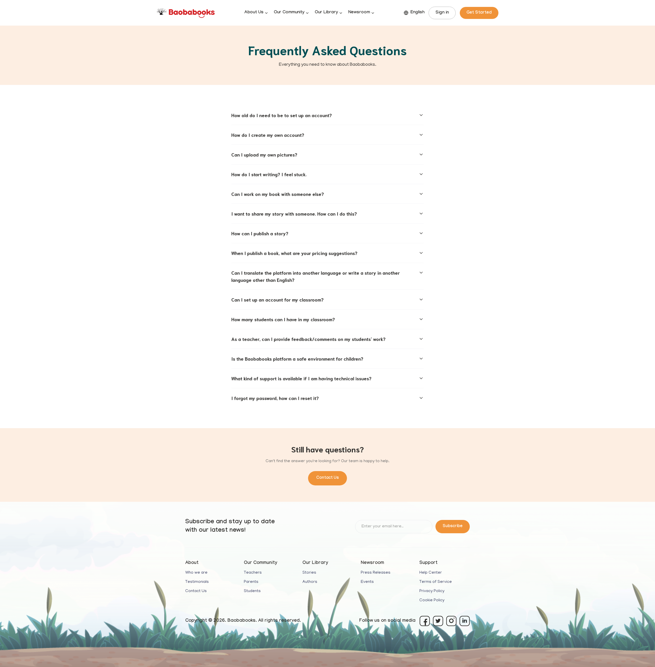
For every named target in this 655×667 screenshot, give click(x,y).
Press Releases (375, 573)
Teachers (253, 573)
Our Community (289, 12)
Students (252, 591)
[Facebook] (425, 621)
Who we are (196, 573)
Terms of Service (435, 582)
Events (367, 582)
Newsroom (359, 12)
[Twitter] (438, 621)
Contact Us (327, 478)
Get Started (479, 12)
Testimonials (197, 582)
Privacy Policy (431, 591)
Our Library (326, 12)
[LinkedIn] (465, 621)
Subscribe (453, 526)
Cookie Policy (431, 600)
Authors (309, 582)
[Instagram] (451, 621)
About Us (254, 12)
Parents (251, 582)
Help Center (430, 573)
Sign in (442, 12)
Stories (309, 573)
